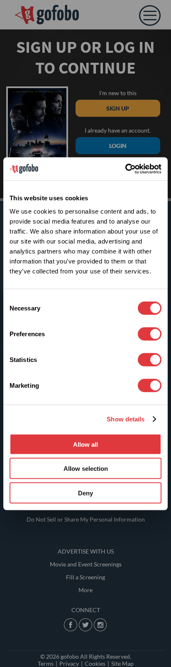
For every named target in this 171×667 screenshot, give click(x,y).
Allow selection (86, 468)
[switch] (149, 333)
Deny (85, 492)
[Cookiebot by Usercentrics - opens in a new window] (125, 168)
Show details (125, 419)
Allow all (85, 444)
